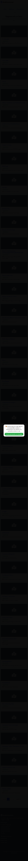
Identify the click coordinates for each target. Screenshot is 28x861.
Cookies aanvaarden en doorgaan (14, 434)
